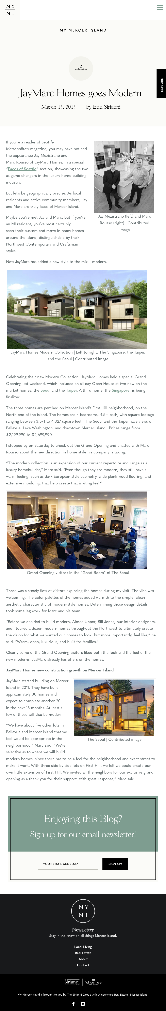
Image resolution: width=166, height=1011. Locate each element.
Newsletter (83, 930)
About (83, 958)
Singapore (121, 390)
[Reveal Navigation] (160, 8)
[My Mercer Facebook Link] (73, 1003)
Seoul (45, 390)
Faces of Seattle (22, 168)
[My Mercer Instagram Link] (83, 1003)
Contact (83, 965)
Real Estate (83, 952)
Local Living (83, 946)
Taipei (71, 390)
